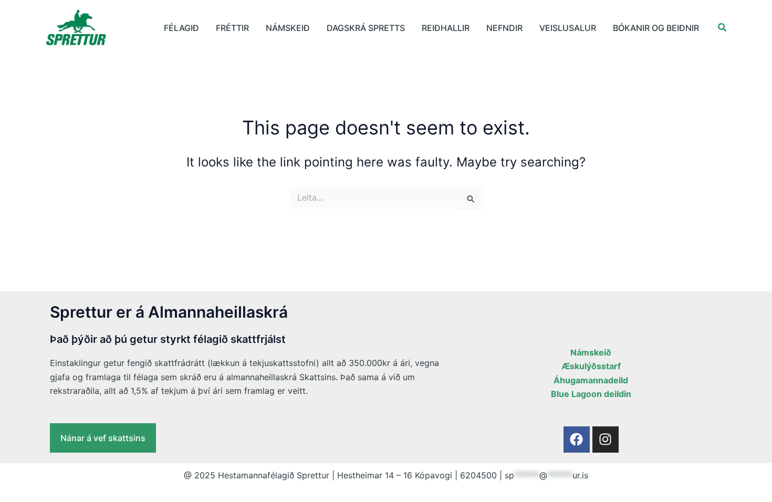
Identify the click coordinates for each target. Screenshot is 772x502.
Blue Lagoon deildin (591, 394)
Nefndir (504, 28)
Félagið (181, 28)
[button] (722, 27)
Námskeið (288, 28)
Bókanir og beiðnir (656, 28)
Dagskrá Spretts (366, 28)
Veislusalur (567, 28)
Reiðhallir (446, 28)
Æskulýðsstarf (591, 366)
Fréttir (232, 28)
